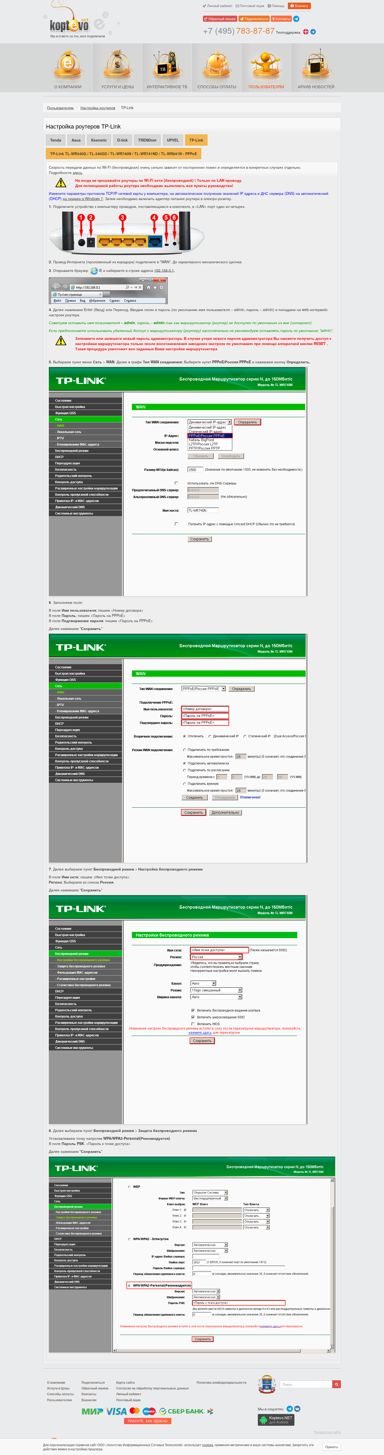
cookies (207, 1444)
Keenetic (99, 140)
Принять (331, 1447)
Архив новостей (316, 86)
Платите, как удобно (147, 1420)
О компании (68, 86)
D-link (122, 140)
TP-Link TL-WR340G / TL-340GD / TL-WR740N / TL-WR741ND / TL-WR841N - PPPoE (123, 153)
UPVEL (173, 140)
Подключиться (256, 18)
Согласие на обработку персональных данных (152, 1388)
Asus (76, 140)
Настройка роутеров (97, 107)
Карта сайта (125, 1382)
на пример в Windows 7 (83, 198)
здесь (77, 172)
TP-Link (196, 140)
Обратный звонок (222, 18)
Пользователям (266, 86)
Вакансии (89, 1400)
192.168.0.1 (164, 270)
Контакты (283, 18)
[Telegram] (296, 19)
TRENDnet (147, 140)
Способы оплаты (216, 86)
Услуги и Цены (117, 86)
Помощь (278, 5)
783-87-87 (239, 30)
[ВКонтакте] (297, 1409)
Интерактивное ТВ (167, 86)
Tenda (55, 140)
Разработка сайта (327, 1432)
